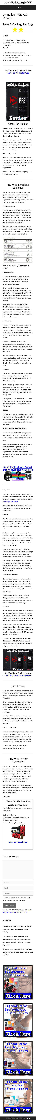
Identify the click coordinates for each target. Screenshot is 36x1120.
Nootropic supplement (11, 501)
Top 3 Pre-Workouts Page (18, 73)
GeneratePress (25, 1118)
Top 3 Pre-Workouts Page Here (18, 675)
